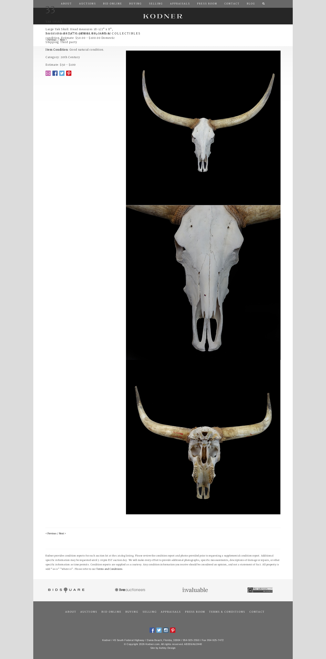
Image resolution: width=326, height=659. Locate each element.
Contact (257, 612)
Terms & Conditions (227, 612)
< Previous (50, 534)
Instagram (166, 630)
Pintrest (68, 73)
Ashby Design (167, 648)
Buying (131, 612)
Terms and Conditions (109, 569)
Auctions (88, 612)
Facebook (55, 73)
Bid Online (111, 612)
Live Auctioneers (131, 590)
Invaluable (195, 590)
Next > (62, 534)
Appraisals (171, 612)
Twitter (62, 73)
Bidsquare (66, 590)
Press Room (195, 612)
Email (48, 73)
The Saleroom (260, 590)
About (70, 612)
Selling (150, 612)
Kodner (163, 16)
